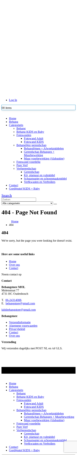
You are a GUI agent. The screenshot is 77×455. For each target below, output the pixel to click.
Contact (13, 185)
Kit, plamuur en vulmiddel (39, 175)
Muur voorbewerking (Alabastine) (44, 158)
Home (12, 118)
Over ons (14, 264)
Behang (13, 121)
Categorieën (16, 125)
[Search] (55, 204)
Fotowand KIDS (34, 141)
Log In (13, 100)
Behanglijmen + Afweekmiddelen (44, 148)
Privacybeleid (17, 329)
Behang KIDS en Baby (30, 131)
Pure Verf (22, 165)
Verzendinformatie (20, 322)
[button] (6, 195)
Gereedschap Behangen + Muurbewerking (39, 153)
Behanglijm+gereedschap (31, 145)
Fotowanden (23, 135)
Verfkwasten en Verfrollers (39, 181)
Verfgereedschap (26, 168)
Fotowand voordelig (28, 161)
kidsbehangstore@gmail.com (18, 309)
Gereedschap (31, 171)
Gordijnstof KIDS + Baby (24, 188)
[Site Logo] (34, 60)
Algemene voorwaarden (23, 325)
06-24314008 (13, 300)
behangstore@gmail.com (20, 303)
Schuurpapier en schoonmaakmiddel (45, 178)
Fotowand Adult (33, 138)
